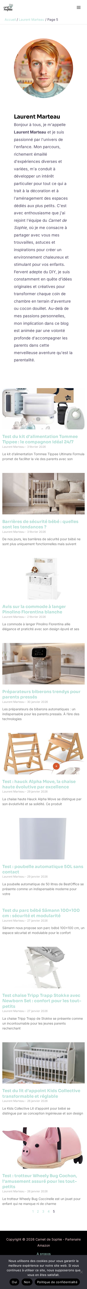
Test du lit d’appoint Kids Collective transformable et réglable (41, 1093)
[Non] (81, 1272)
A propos (44, 1254)
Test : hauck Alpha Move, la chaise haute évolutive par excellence (39, 784)
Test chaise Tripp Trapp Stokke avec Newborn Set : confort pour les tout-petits (41, 1001)
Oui (14, 1282)
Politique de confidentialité (57, 1282)
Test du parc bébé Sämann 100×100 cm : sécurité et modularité (41, 913)
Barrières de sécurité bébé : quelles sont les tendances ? (40, 524)
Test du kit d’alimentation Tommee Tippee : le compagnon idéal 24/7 (40, 439)
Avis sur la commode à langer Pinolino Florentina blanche (34, 609)
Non (27, 1282)
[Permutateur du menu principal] (78, 7)
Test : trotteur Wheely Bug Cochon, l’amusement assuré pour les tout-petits (39, 1181)
